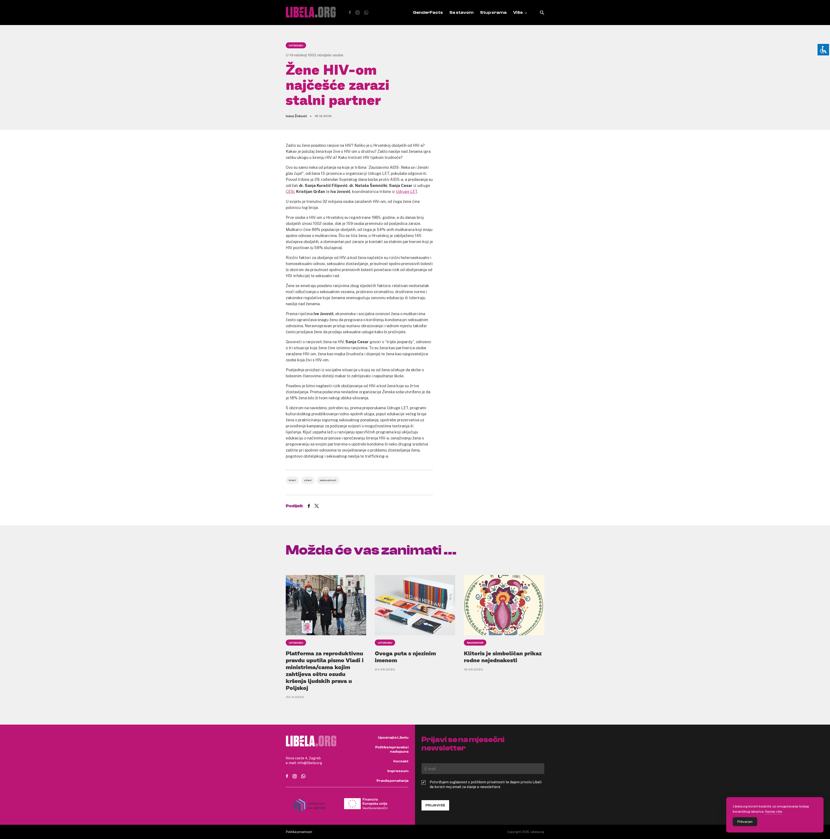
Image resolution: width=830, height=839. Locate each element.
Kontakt (401, 761)
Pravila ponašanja (393, 781)
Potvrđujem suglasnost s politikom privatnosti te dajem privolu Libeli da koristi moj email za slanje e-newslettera (485, 784)
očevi (307, 480)
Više (518, 12)
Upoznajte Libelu (393, 737)
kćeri (292, 480)
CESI (290, 191)
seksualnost (328, 480)
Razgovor (475, 642)
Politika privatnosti (299, 832)
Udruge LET (406, 191)
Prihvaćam (745, 821)
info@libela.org (309, 763)
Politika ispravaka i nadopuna (392, 749)
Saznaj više (773, 811)
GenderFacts (428, 12)
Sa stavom (461, 12)
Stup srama (493, 12)
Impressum (398, 771)
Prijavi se (435, 805)
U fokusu (296, 45)
